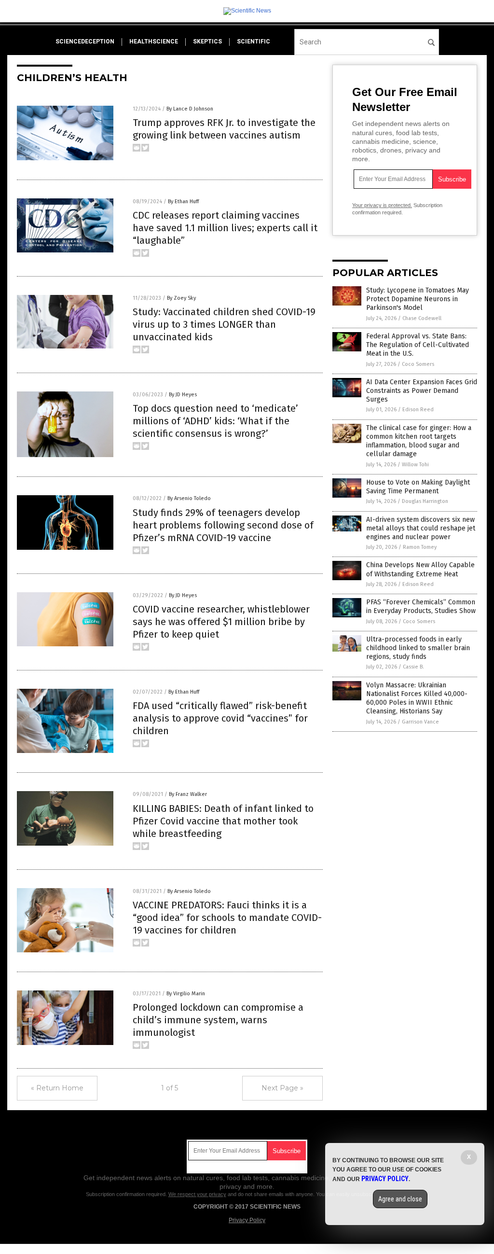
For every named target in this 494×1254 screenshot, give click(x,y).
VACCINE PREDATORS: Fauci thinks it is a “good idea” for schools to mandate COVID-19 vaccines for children (227, 917)
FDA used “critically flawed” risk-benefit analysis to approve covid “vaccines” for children (220, 718)
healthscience (153, 41)
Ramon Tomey (420, 547)
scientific (253, 41)
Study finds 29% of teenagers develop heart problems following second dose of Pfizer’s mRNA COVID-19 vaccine (223, 525)
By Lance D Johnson (189, 109)
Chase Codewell (421, 318)
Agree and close (400, 1199)
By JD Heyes (183, 394)
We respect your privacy (197, 1194)
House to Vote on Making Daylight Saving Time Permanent (418, 486)
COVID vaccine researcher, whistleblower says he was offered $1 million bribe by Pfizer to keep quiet (221, 621)
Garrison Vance (420, 722)
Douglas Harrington (425, 501)
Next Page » (282, 1088)
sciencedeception (84, 41)
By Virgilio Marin (185, 993)
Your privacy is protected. (382, 205)
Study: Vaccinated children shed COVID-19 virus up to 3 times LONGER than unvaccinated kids (224, 324)
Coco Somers (418, 364)
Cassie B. (413, 667)
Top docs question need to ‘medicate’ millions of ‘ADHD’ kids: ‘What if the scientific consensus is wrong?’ (215, 421)
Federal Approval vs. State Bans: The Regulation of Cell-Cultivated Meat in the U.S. (417, 345)
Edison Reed (418, 409)
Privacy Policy (247, 1220)
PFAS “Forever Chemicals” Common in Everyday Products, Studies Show (421, 606)
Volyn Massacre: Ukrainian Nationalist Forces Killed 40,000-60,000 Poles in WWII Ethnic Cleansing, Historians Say (416, 698)
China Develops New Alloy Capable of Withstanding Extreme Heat (420, 569)
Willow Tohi (415, 464)
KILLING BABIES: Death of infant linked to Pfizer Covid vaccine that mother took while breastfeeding (223, 821)
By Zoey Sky (181, 298)
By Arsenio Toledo (189, 498)
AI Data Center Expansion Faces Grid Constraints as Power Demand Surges (421, 391)
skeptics (207, 41)
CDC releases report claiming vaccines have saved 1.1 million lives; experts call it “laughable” (225, 227)
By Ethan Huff (183, 201)
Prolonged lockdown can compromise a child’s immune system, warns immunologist (218, 1020)
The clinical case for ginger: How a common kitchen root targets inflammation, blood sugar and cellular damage (418, 441)
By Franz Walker (188, 794)
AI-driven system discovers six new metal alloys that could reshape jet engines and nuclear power (420, 528)
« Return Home (57, 1088)
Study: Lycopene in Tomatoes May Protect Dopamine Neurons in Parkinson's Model (417, 299)
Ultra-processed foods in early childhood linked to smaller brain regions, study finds (418, 648)
